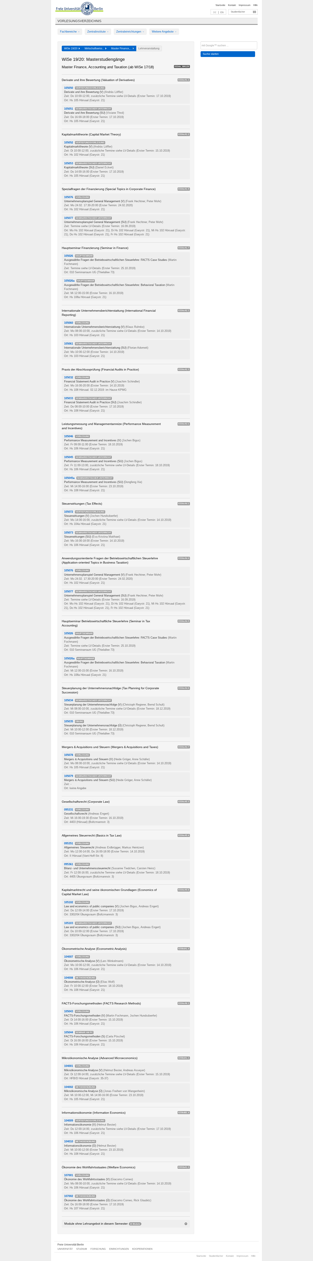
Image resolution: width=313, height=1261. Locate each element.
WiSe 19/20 (71, 48)
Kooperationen (142, 1249)
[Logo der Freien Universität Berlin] (79, 9)
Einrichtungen (119, 1249)
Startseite (220, 5)
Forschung (98, 1249)
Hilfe (255, 5)
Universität (65, 1249)
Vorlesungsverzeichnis (79, 21)
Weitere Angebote (163, 31)
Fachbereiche (69, 31)
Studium (81, 1249)
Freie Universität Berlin (70, 1244)
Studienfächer (238, 11)
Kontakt (232, 5)
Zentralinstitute (96, 31)
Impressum (244, 5)
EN (222, 12)
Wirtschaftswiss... (95, 48)
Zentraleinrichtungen (129, 31)
